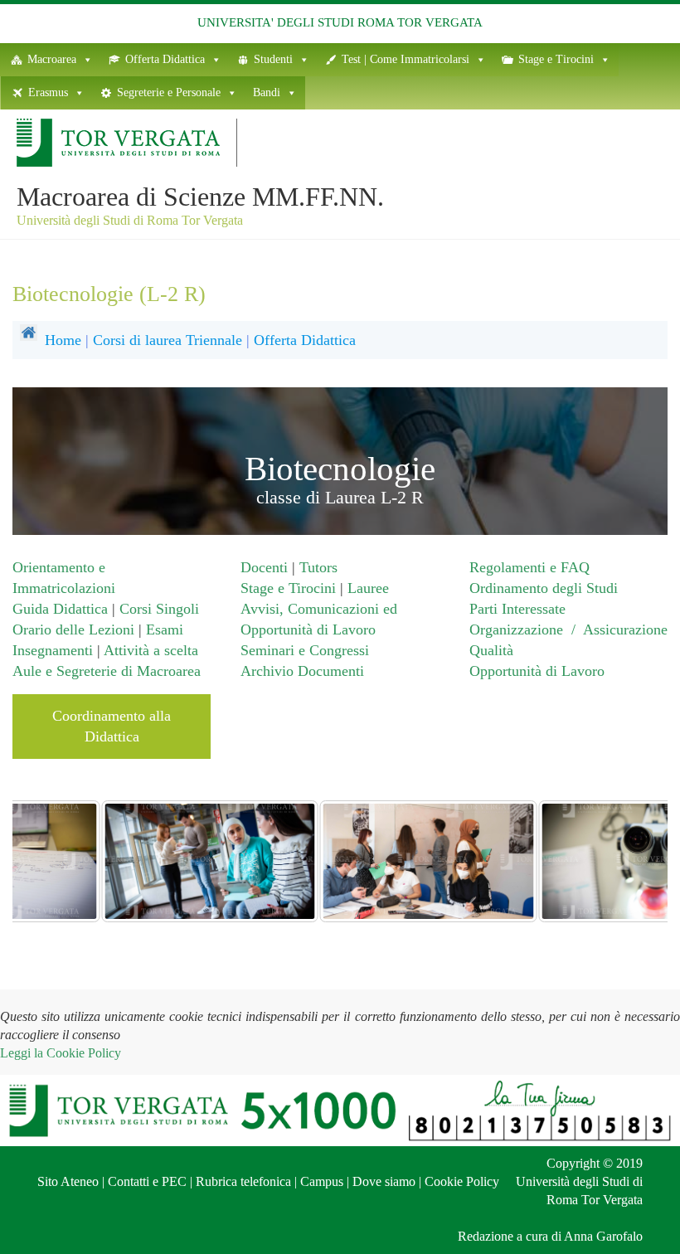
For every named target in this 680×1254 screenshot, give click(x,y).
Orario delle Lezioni (75, 629)
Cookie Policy (462, 1181)
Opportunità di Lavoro (537, 671)
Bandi (266, 92)
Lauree (368, 588)
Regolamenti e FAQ (529, 567)
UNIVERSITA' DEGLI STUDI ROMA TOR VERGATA (340, 22)
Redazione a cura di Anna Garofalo (550, 1236)
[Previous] (47, 861)
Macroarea (51, 59)
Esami (164, 629)
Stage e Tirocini (556, 59)
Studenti (273, 59)
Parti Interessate (517, 608)
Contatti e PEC (147, 1181)
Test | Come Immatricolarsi (405, 59)
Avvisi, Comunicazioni (309, 608)
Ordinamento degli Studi (543, 588)
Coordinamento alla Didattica (111, 726)
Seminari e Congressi (304, 650)
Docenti (264, 567)
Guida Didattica (60, 608)
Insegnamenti (52, 650)
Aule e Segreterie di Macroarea (106, 671)
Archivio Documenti (302, 671)
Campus (321, 1181)
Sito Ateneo (68, 1181)
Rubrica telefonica (243, 1181)
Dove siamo (383, 1181)
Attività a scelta (151, 650)
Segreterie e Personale (169, 92)
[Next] (632, 861)
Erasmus (48, 92)
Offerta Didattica (165, 59)
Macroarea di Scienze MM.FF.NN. (200, 196)
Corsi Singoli (159, 608)
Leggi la (60, 1053)
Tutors (318, 567)
